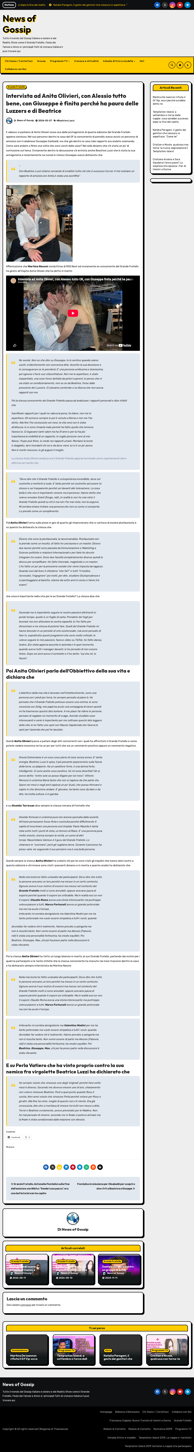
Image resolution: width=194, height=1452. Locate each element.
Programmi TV (59, 60)
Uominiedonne (20, 1350)
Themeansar (61, 1429)
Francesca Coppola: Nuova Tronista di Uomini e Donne (140, 1420)
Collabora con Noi (15, 69)
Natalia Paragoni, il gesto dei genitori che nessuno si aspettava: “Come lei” (169, 133)
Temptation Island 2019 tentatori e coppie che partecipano (158, 1446)
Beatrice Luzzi (66, 120)
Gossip (41, 60)
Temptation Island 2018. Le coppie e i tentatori (165, 1437)
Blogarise (45, 1429)
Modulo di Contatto (114, 1429)
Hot (142, 60)
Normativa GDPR (163, 1429)
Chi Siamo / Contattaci (19, 60)
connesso (25, 1305)
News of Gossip (19, 24)
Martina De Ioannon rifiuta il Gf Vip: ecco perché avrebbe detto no (169, 100)
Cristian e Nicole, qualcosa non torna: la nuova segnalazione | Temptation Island (171, 148)
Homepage (106, 1411)
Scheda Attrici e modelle (118, 60)
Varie (108, 1350)
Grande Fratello (16, 87)
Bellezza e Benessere (127, 1411)
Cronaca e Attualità (86, 60)
